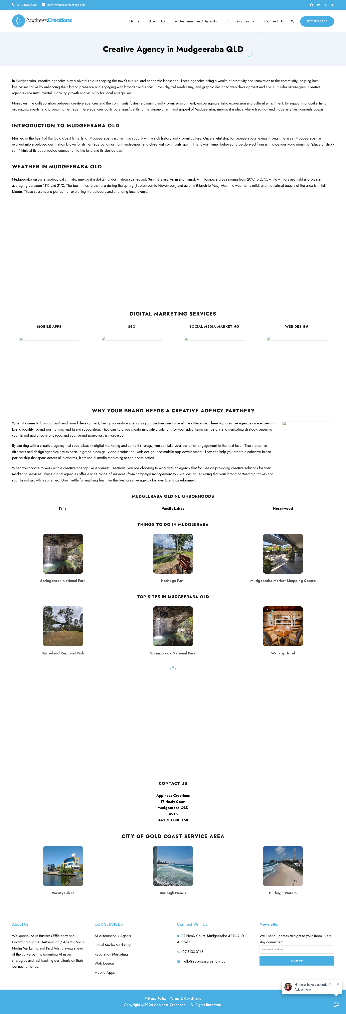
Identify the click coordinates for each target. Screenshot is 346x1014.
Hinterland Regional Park (63, 653)
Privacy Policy (156, 998)
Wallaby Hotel (283, 653)
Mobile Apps (49, 326)
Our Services (238, 21)
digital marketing (179, 87)
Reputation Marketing (111, 954)
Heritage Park (173, 580)
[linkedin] (318, 5)
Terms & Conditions (185, 998)
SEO (132, 326)
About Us (157, 21)
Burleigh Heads (173, 893)
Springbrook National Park (63, 580)
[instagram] (332, 5)
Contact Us (274, 21)
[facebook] (311, 5)
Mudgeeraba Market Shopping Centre (283, 580)
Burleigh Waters (283, 893)
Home (134, 21)
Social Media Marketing (214, 326)
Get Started (317, 21)
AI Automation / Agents (196, 21)
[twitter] (325, 5)
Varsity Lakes (63, 893)
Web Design (296, 326)
